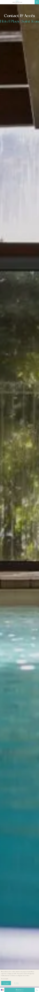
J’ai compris (6, 983)
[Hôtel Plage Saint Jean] (17, 2)
